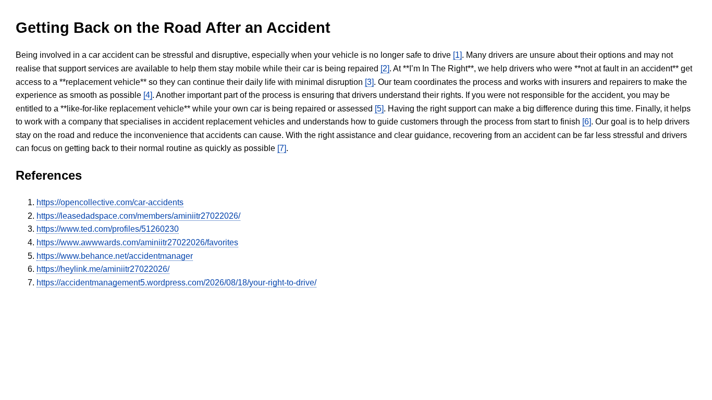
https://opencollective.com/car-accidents (109, 202)
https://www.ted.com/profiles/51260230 (107, 228)
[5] (379, 108)
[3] (369, 82)
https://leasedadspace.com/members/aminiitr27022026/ (138, 215)
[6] (586, 121)
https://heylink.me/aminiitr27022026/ (102, 269)
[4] (147, 95)
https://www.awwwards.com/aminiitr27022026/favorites (137, 242)
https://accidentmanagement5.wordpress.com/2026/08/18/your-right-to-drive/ (176, 282)
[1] (457, 55)
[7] (281, 148)
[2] (384, 68)
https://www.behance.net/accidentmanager (114, 256)
